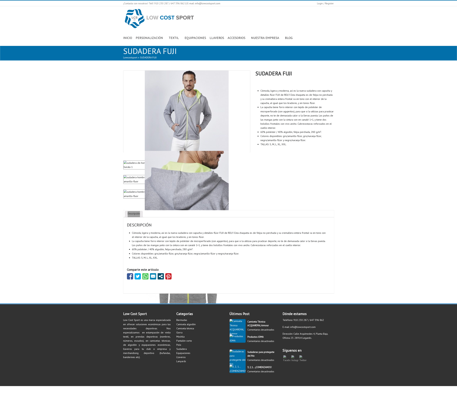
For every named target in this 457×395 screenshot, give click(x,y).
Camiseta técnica (185, 328)
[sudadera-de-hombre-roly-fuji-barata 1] (186, 111)
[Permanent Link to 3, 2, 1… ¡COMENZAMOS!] (238, 370)
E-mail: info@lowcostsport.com (203, 3)
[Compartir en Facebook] (130, 276)
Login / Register (325, 3)
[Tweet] (138, 276)
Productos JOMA (255, 336)
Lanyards (181, 361)
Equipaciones (183, 353)
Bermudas (181, 320)
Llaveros (181, 357)
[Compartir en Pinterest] (168, 276)
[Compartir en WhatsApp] (145, 276)
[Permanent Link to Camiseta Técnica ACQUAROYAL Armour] (238, 333)
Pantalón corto (184, 340)
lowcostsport (130, 57)
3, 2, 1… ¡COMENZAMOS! (259, 367)
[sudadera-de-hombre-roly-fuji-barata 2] (186, 191)
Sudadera (181, 349)
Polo (178, 344)
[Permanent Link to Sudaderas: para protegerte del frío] (238, 364)
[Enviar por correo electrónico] (153, 276)
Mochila (180, 336)
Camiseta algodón (186, 324)
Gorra (179, 332)
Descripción (134, 213)
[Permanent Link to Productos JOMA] (238, 340)
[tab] (134, 214)
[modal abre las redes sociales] (161, 276)
